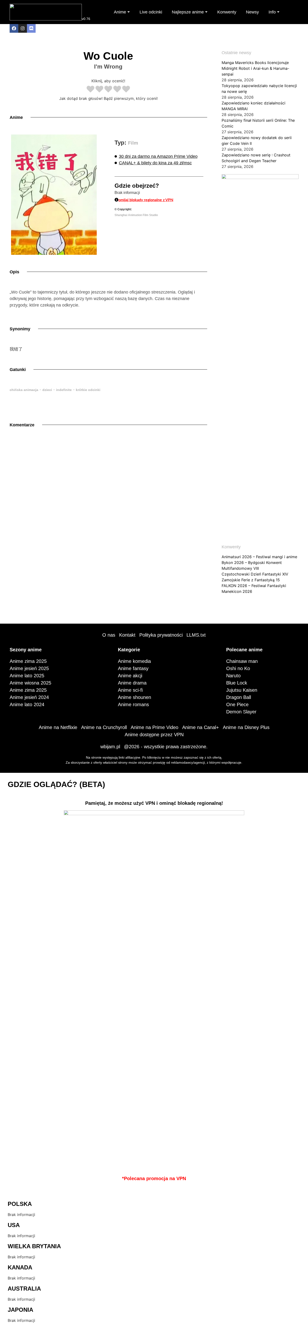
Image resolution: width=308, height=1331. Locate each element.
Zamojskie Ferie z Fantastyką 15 (251, 579)
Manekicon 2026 (237, 591)
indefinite (64, 390)
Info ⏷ (274, 12)
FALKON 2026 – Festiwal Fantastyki (254, 585)
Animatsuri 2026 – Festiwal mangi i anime (259, 556)
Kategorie (129, 649)
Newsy (252, 12)
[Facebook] (14, 28)
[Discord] (31, 28)
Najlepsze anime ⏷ (190, 12)
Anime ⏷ (122, 12)
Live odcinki (151, 12)
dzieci (47, 390)
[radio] (90, 89)
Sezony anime (26, 649)
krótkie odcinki (88, 390)
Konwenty (226, 12)
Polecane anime (244, 649)
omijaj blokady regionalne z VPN (145, 200)
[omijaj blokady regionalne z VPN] (116, 200)
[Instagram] (22, 28)
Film (133, 143)
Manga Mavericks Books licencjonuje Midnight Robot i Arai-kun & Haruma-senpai (255, 68)
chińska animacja (24, 390)
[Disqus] (108, 502)
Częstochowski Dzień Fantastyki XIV (255, 574)
